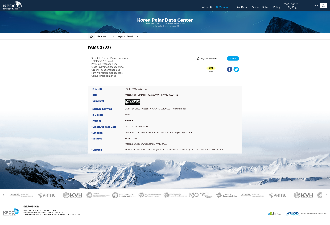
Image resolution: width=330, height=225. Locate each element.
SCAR (149, 195)
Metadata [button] (101, 36)
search (323, 5)
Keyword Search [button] (126, 36)
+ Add (233, 58)
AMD (201, 195)
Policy (276, 7)
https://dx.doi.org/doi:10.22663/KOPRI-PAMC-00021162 (151, 95)
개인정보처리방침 (31, 206)
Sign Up (294, 3)
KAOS (226, 195)
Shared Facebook (229, 69)
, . (130, 120)
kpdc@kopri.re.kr (49, 210)
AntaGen (98, 195)
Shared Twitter (236, 69)
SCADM (175, 195)
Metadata (224, 7)
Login (286, 3)
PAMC (47, 195)
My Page (293, 7)
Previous (4, 195)
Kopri (21, 195)
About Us (207, 7)
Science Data (260, 7)
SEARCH (314, 6)
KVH (72, 195)
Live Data (241, 7)
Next (326, 195)
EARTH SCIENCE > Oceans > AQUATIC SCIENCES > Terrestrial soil (155, 109)
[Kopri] (21, 195)
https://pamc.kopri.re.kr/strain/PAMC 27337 (146, 144)
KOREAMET (124, 195)
